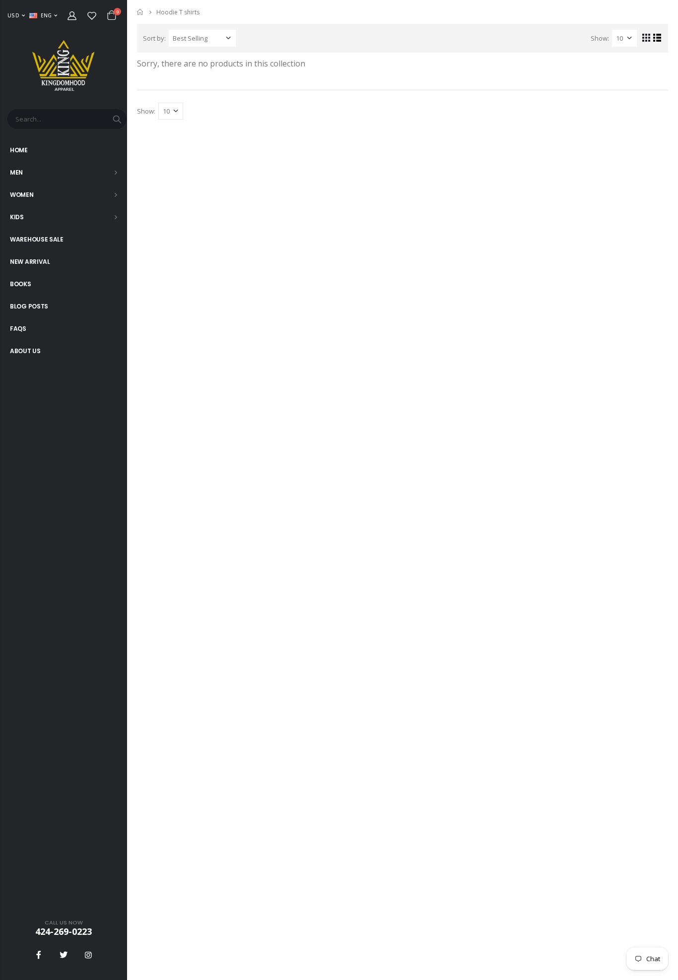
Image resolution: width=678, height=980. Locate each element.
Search (117, 119)
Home (140, 12)
